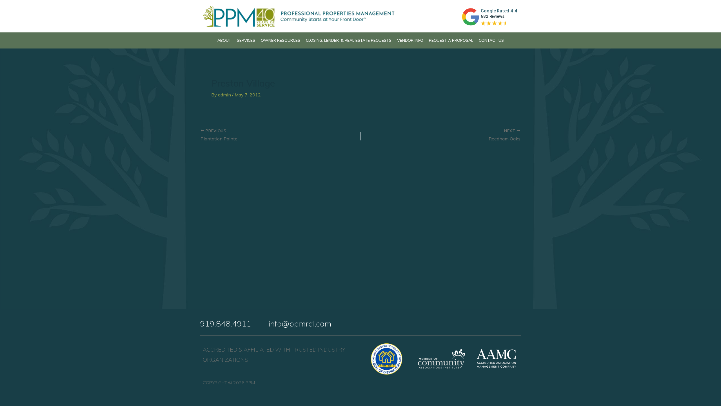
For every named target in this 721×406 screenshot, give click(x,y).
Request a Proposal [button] (451, 40)
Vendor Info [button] (410, 40)
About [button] (224, 40)
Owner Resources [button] (280, 40)
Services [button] (246, 40)
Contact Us (491, 40)
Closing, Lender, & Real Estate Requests (348, 40)
